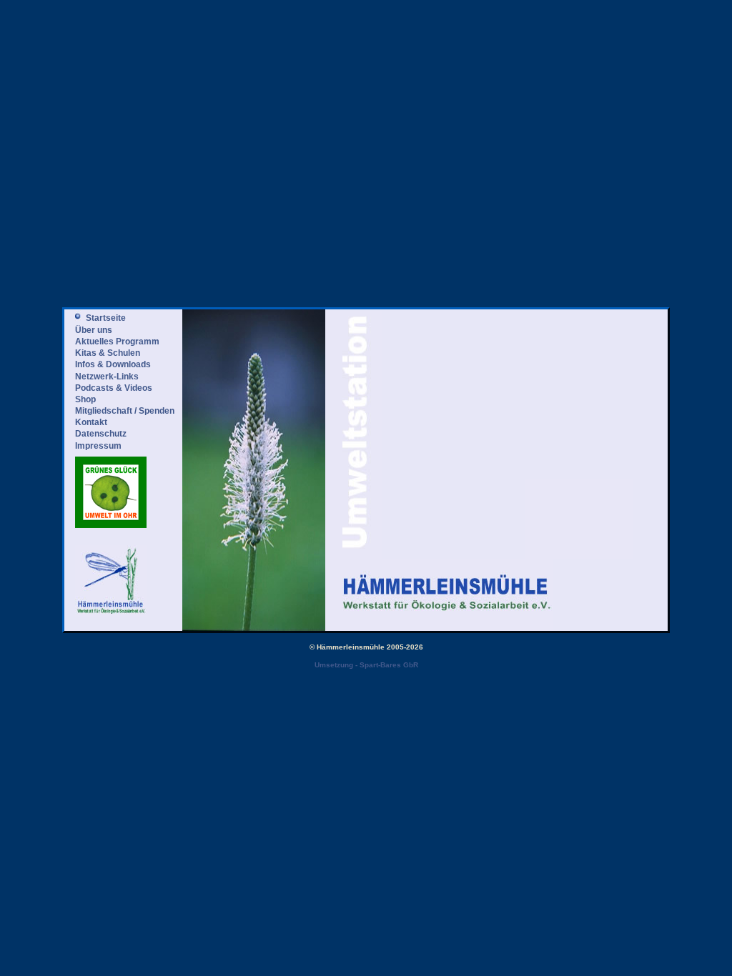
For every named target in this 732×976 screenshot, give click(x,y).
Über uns (93, 330)
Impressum (98, 446)
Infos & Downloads (113, 364)
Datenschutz (101, 434)
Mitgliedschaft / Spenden (124, 411)
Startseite (106, 318)
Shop (85, 399)
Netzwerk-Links (107, 377)
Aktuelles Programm (117, 342)
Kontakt (91, 422)
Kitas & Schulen (107, 353)
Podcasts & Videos (113, 388)
